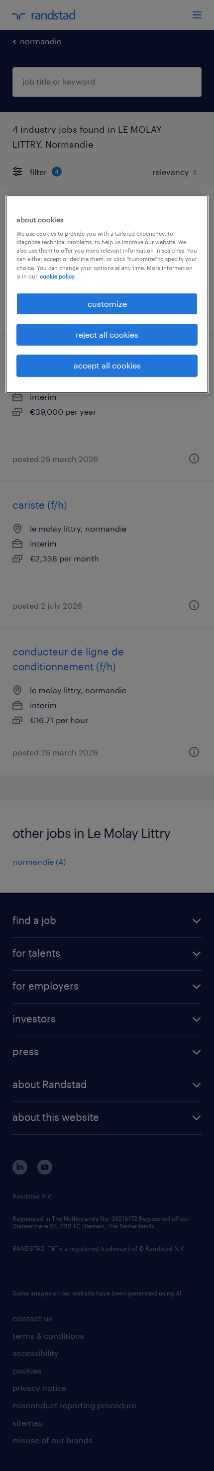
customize (107, 303)
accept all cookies (107, 365)
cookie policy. (58, 276)
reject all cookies (107, 334)
